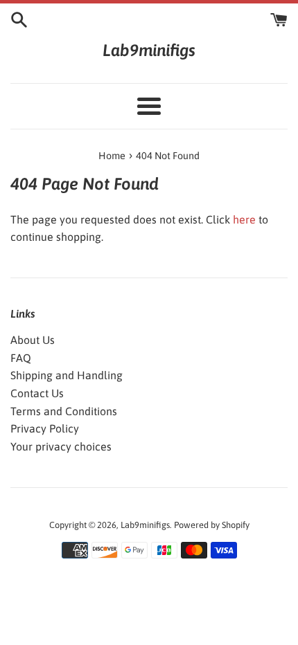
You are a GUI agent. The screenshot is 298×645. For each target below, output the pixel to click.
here (244, 219)
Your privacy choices (61, 446)
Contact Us (37, 393)
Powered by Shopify (211, 525)
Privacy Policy (44, 428)
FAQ (20, 358)
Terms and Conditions (63, 411)
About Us (32, 340)
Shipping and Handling (66, 375)
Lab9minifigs (149, 50)
